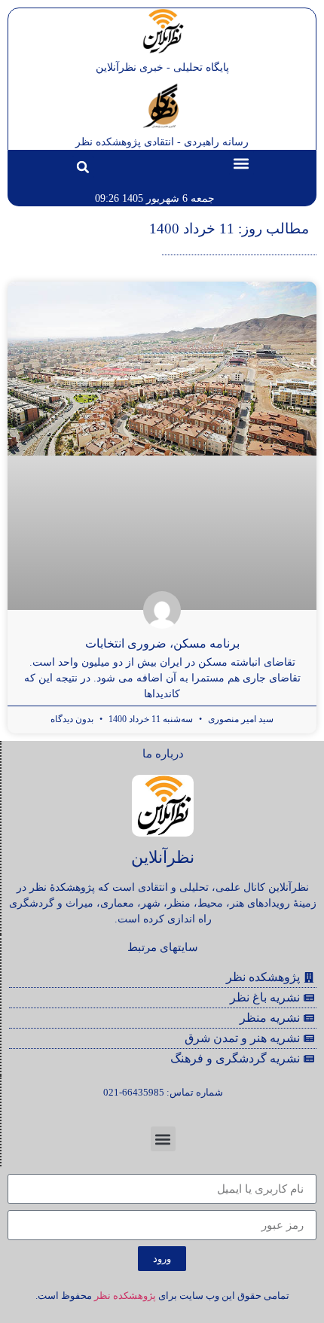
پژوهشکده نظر (125, 1295)
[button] (241, 163)
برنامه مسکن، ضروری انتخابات (162, 643)
